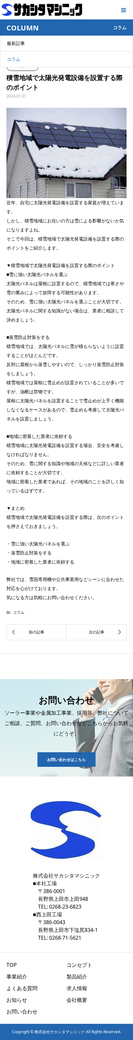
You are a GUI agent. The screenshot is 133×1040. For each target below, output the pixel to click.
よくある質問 (21, 988)
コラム (13, 59)
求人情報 (76, 988)
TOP (11, 964)
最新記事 (16, 43)
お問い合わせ (21, 1011)
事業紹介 (16, 976)
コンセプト (79, 964)
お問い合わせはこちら (66, 759)
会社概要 (76, 999)
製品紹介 (76, 976)
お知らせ (16, 999)
